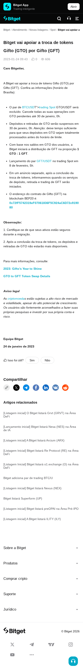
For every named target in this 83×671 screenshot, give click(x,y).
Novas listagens (38, 29)
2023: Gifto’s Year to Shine (22, 268)
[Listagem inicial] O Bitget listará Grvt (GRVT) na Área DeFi (39, 414)
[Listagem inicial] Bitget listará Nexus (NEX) (32, 488)
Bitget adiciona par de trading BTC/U (28, 478)
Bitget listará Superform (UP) (22, 498)
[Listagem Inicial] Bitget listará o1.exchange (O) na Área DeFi (41, 466)
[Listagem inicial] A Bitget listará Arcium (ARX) (33, 440)
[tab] (41, 548)
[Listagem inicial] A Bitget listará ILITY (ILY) (32, 519)
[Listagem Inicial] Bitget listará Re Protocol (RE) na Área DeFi (41, 452)
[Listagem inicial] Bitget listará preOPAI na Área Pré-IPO (41, 508)
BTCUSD (28, 107)
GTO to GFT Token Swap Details (26, 276)
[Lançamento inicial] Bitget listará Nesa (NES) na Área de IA (39, 428)
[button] (41, 548)
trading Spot (47, 107)
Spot (53, 29)
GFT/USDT (44, 161)
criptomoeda (16, 298)
